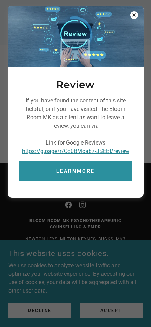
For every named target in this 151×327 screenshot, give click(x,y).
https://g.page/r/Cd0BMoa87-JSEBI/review (75, 151)
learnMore (75, 171)
